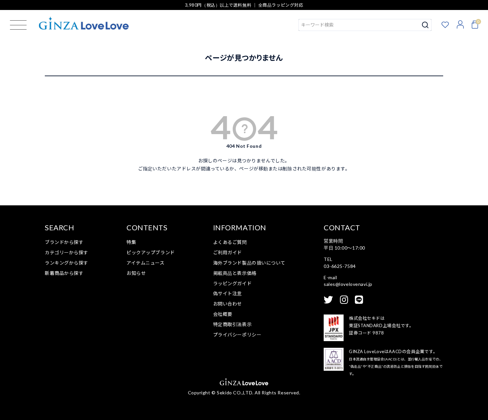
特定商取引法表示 (232, 324)
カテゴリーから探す (66, 252)
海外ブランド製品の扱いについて (249, 263)
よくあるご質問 (230, 242)
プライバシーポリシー (237, 334)
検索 (425, 25)
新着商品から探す (64, 273)
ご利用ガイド (227, 252)
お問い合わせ (227, 304)
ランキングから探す (66, 263)
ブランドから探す (64, 242)
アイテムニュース (145, 263)
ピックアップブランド (150, 252)
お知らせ (136, 273)
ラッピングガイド (232, 283)
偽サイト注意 (227, 293)
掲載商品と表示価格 (235, 273)
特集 (131, 242)
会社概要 (222, 314)
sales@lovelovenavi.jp (348, 284)
